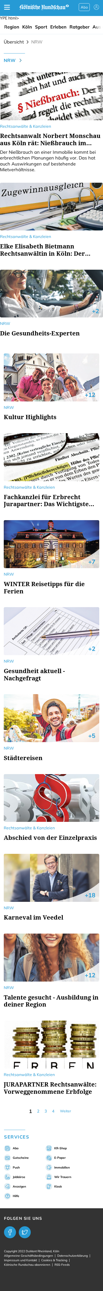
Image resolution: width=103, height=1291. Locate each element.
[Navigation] (7, 7)
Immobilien (62, 1167)
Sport (41, 27)
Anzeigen (19, 1186)
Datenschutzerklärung (72, 1256)
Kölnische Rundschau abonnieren (27, 1265)
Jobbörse (19, 1177)
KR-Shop (60, 1148)
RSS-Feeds (62, 1265)
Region (11, 27)
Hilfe (16, 1196)
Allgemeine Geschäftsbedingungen (28, 1256)
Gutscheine (21, 1158)
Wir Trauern (62, 1177)
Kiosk (58, 1186)
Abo (84, 7)
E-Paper (60, 1158)
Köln (27, 27)
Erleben (58, 27)
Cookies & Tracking (54, 1260)
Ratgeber (80, 27)
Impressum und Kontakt (20, 1260)
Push (16, 1167)
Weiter (65, 1111)
